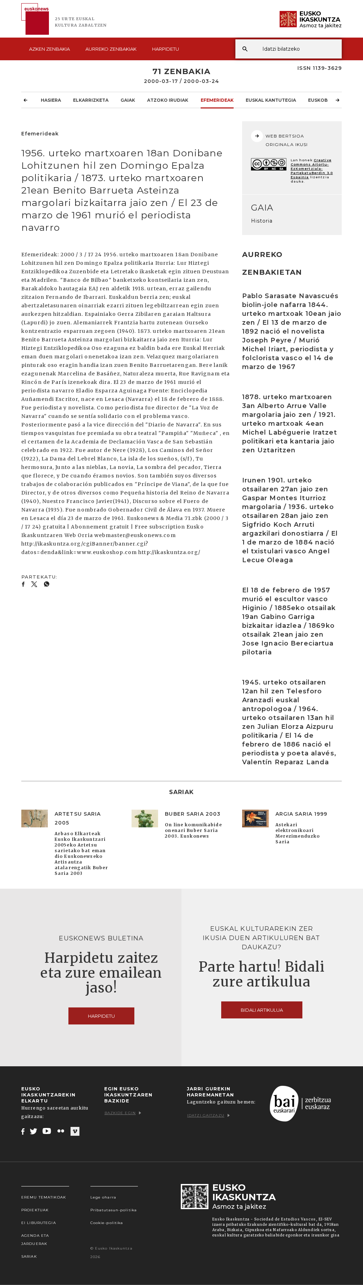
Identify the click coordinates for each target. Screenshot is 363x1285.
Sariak (29, 1256)
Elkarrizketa (90, 100)
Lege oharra (103, 1197)
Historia (262, 221)
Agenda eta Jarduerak (35, 1239)
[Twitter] (34, 1131)
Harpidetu (165, 49)
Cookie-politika (106, 1222)
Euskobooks (324, 100)
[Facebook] (22, 1131)
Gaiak (128, 100)
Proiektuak (35, 1210)
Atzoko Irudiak (167, 100)
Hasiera (51, 100)
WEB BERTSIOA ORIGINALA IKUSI (287, 140)
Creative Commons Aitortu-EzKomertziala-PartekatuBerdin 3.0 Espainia (312, 168)
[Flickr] (61, 1131)
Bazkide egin (120, 1113)
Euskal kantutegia (271, 100)
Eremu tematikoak (43, 1197)
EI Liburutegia (38, 1222)
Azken (49, 49)
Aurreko (110, 49)
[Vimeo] (75, 1131)
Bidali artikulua (262, 1010)
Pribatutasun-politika (113, 1210)
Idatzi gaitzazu (205, 1115)
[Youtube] (47, 1131)
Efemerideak (217, 100)
